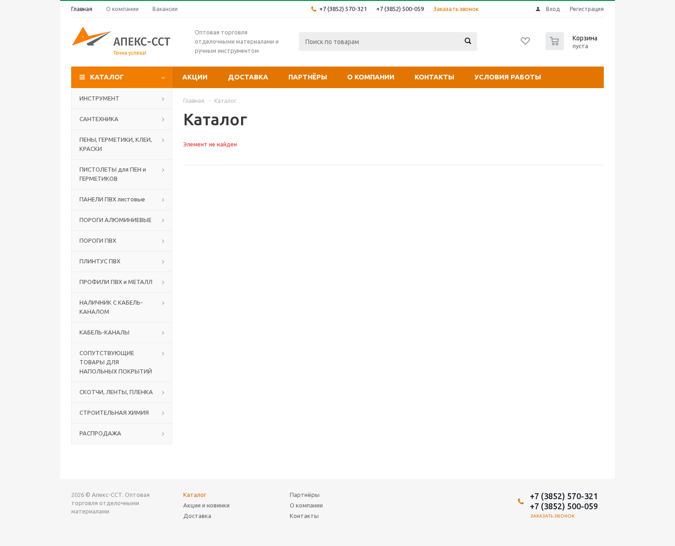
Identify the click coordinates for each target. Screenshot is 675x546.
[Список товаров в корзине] (572, 47)
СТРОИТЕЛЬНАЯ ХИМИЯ (114, 412)
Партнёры (307, 77)
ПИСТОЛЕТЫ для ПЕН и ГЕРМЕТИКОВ (112, 174)
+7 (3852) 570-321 (343, 9)
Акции (195, 77)
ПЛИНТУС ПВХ (99, 261)
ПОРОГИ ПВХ (97, 240)
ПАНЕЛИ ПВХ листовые (112, 199)
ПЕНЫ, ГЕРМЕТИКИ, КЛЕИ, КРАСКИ (115, 144)
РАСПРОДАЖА (100, 433)
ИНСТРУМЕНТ (99, 98)
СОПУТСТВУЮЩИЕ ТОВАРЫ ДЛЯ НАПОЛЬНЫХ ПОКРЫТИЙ (115, 362)
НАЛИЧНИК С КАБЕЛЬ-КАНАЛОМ (111, 307)
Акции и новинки (206, 505)
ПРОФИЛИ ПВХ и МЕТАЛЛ (115, 282)
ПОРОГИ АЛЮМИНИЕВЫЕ (115, 220)
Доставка (248, 77)
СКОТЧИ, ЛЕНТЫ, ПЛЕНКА (116, 392)
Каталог (107, 77)
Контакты (434, 77)
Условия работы (507, 77)
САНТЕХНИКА (98, 119)
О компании (370, 77)
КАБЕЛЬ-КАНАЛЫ (104, 332)
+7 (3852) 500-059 (400, 9)
